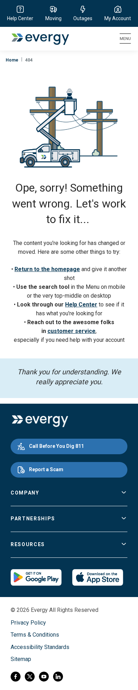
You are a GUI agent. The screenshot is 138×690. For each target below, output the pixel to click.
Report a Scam (46, 469)
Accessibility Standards (40, 647)
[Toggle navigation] (125, 39)
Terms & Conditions (35, 634)
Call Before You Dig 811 (56, 446)
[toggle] (123, 493)
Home (12, 60)
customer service (71, 331)
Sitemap (21, 659)
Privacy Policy (28, 622)
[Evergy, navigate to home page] (36, 39)
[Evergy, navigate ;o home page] (40, 421)
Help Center (81, 304)
